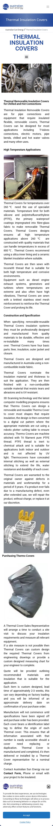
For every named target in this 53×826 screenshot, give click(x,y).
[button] (48, 786)
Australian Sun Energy (14, 30)
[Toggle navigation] (48, 7)
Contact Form (12, 773)
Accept (26, 815)
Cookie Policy (25, 822)
